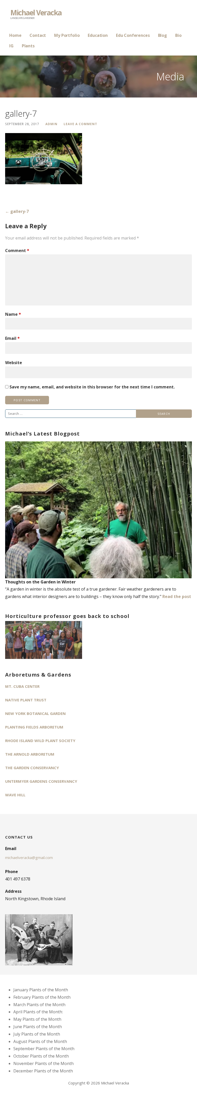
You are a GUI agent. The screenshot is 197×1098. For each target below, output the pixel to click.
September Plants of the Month (43, 1048)
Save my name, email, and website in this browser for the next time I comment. (92, 387)
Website (13, 362)
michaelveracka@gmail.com (29, 857)
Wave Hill (15, 794)
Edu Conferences (133, 35)
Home (15, 35)
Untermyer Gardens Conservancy (41, 781)
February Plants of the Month (42, 997)
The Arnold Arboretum (29, 754)
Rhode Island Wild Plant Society (40, 740)
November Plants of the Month (43, 1063)
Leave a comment (80, 124)
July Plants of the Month (36, 1034)
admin (51, 124)
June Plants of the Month (37, 1026)
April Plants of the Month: (38, 1012)
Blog (162, 35)
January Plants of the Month (40, 990)
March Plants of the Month (39, 1004)
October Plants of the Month (41, 1056)
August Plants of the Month (40, 1041)
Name (13, 314)
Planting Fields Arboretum (34, 727)
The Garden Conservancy (32, 767)
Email (12, 338)
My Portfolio (67, 35)
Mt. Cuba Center (22, 686)
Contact (37, 35)
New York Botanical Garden (35, 713)
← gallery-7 (17, 211)
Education (98, 35)
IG (11, 46)
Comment (17, 250)
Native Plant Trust (25, 699)
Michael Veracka (36, 12)
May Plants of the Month (37, 1019)
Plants (28, 46)
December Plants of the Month (43, 1071)
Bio (178, 35)
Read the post (176, 596)
